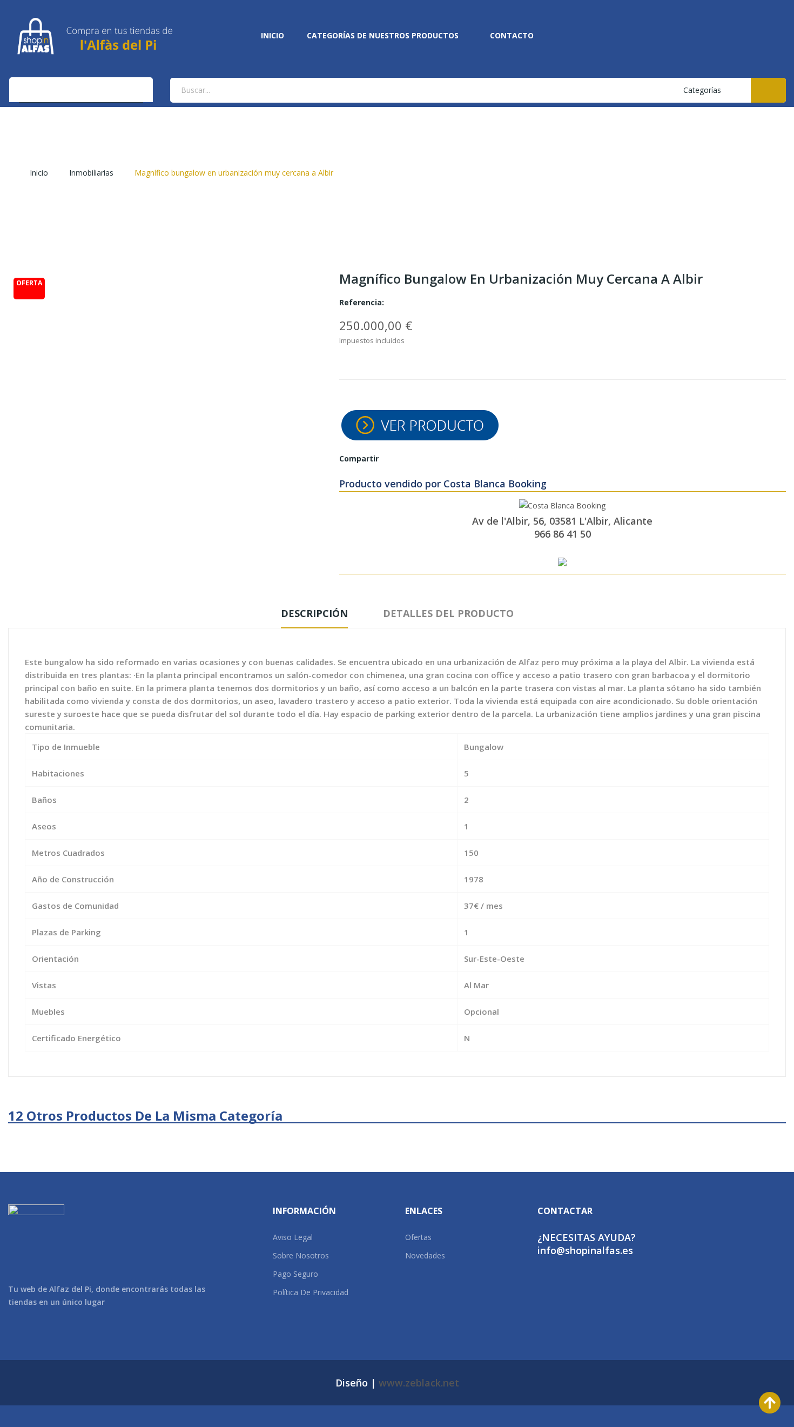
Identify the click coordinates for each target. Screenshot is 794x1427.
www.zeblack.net (419, 1382)
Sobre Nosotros (301, 1255)
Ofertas (418, 1237)
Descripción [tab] (314, 613)
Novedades (425, 1255)
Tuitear (411, 459)
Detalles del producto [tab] (448, 613)
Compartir (393, 459)
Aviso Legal (293, 1237)
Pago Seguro (295, 1274)
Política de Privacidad (310, 1292)
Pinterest (430, 459)
